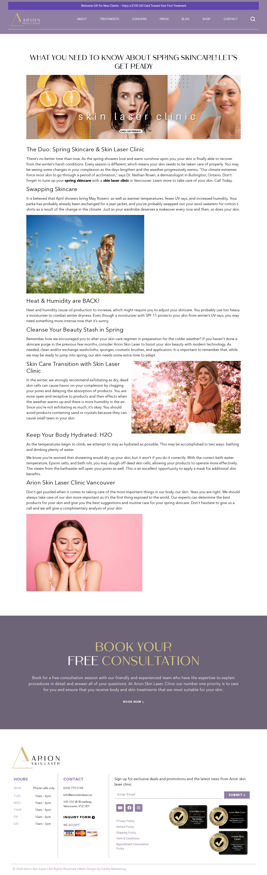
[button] (109, 19)
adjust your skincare (175, 310)
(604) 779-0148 (73, 788)
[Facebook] (129, 808)
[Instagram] (138, 808)
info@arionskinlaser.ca (77, 795)
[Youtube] (120, 808)
